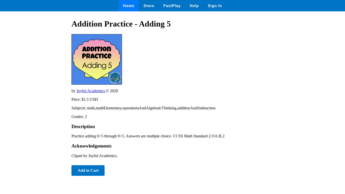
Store (148, 6)
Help (194, 6)
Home (128, 6)
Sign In (215, 6)
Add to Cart (88, 170)
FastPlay (172, 6)
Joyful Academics (91, 91)
